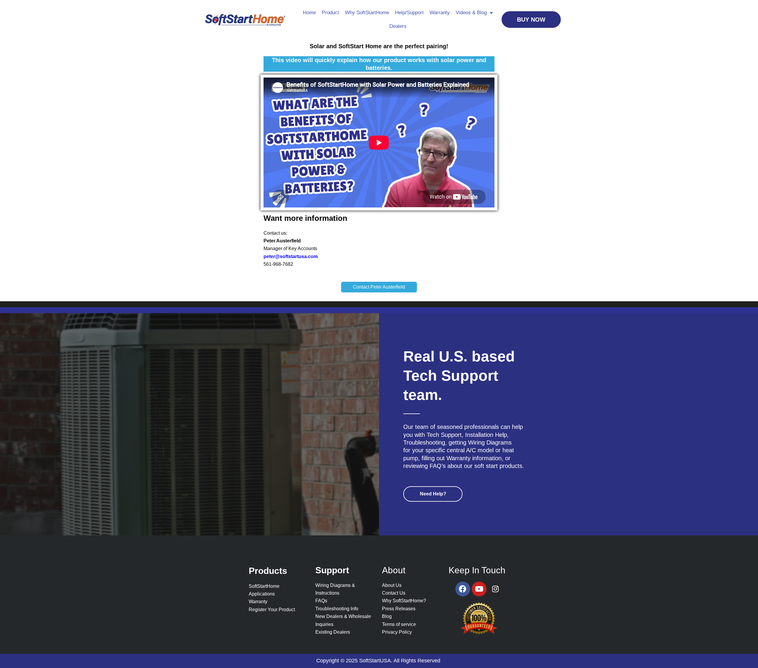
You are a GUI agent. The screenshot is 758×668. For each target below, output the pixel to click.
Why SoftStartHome (367, 12)
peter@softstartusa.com (291, 256)
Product (330, 12)
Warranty (440, 12)
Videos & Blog (471, 12)
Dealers (398, 26)
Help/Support (409, 12)
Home (309, 12)
